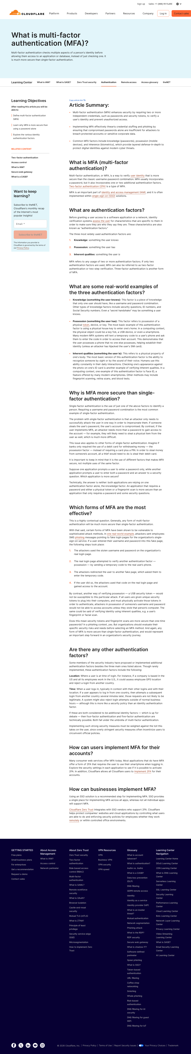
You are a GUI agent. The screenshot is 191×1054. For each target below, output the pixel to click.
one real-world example (120, 533)
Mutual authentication (137, 918)
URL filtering (133, 978)
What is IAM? (43, 82)
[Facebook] (13, 1045)
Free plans (16, 855)
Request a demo (19, 874)
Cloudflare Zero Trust (81, 809)
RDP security (133, 937)
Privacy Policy (23, 248)
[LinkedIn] (28, 1045)
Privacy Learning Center (168, 929)
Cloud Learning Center (167, 911)
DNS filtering (133, 886)
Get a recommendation (22, 869)
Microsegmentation (78, 942)
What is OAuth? (76, 898)
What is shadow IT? (137, 947)
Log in (163, 13)
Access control (47, 863)
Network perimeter (49, 868)
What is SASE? (63, 82)
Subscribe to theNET (30, 234)
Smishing (131, 991)
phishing (79, 537)
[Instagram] (42, 1045)
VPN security (104, 864)
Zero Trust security (78, 855)
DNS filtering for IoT (136, 1025)
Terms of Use (105, 1045)
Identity (131, 895)
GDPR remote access (137, 891)
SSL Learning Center (166, 889)
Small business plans (21, 859)
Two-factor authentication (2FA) (87, 186)
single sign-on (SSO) (103, 195)
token (86, 324)
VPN (100, 855)
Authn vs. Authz (135, 868)
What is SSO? (134, 965)
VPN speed (103, 869)
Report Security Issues (125, 1045)
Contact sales (18, 879)
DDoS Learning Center (167, 863)
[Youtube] (35, 1045)
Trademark (173, 1045)
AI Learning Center (165, 955)
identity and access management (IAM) (123, 192)
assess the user (101, 220)
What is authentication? (138, 863)
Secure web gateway (137, 942)
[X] (21, 1045)
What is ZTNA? (76, 920)
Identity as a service (137, 900)
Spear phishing (134, 960)
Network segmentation (138, 923)
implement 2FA (142, 771)
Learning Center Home (167, 858)
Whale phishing (134, 996)
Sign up (141, 3)
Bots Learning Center (166, 916)
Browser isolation (77, 902)
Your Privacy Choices (155, 1045)
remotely (74, 820)
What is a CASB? (135, 873)
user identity (138, 175)
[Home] (27, 13)
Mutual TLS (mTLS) (78, 916)
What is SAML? (76, 885)
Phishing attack (134, 928)
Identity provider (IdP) (138, 905)
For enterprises (18, 864)
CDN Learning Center (166, 868)
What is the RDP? (135, 932)
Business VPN (105, 859)
